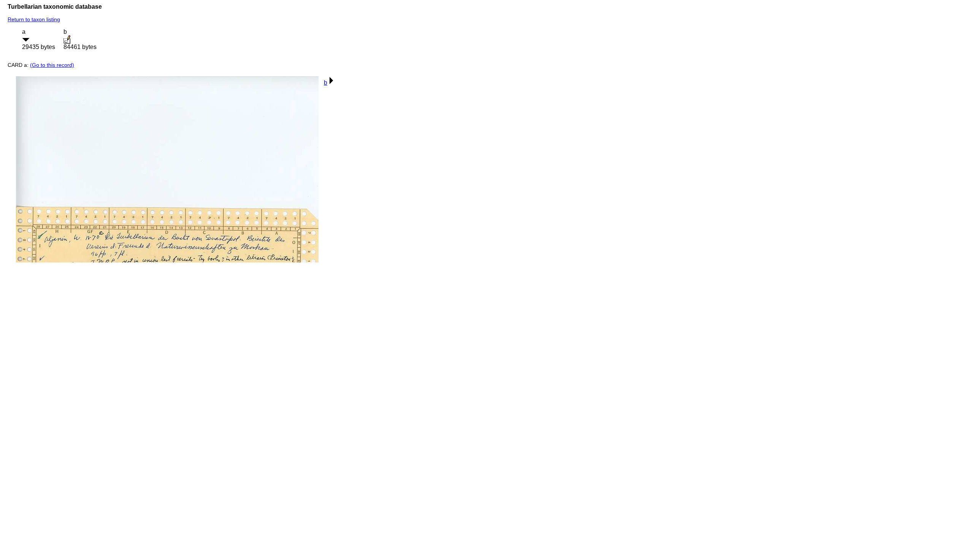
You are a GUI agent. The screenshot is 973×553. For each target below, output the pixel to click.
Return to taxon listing (34, 19)
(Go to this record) (52, 65)
